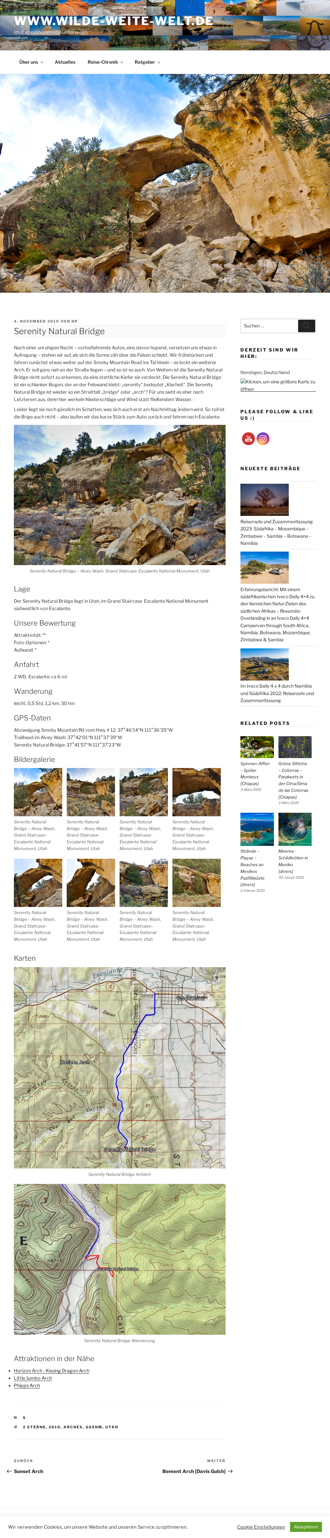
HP (75, 321)
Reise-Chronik (103, 62)
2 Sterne (34, 1427)
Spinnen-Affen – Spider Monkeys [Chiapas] (255, 773)
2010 (55, 1427)
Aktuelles (65, 62)
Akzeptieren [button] (306, 1526)
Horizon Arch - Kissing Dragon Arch (51, 1371)
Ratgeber (145, 62)
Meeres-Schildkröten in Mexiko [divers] (293, 861)
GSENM (94, 1427)
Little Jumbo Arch (33, 1378)
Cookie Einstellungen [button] (261, 1527)
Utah (111, 1427)
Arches (73, 1427)
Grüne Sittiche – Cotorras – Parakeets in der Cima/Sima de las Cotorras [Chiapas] (293, 780)
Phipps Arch (27, 1385)
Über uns (28, 62)
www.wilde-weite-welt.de (114, 21)
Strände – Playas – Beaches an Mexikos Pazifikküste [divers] (252, 867)
